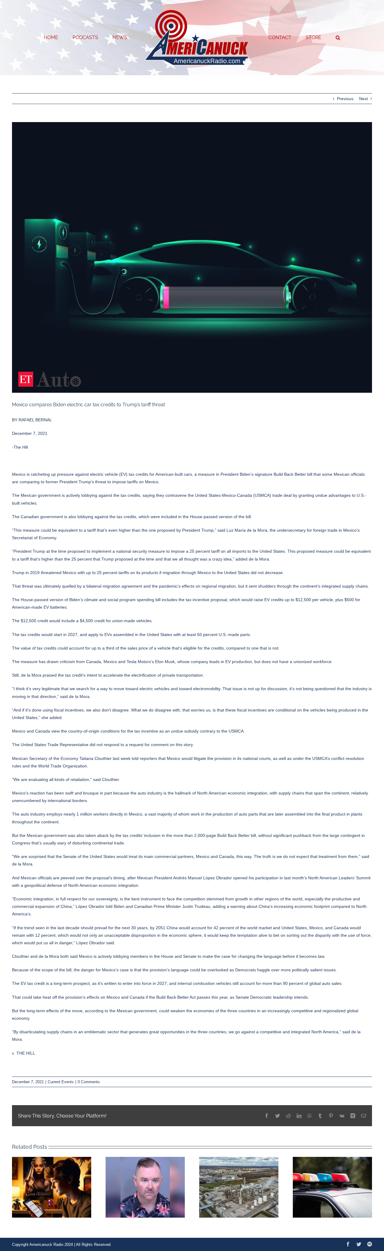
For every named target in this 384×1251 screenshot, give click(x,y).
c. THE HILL (23, 1053)
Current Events (61, 1082)
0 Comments (89, 1082)
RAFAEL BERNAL (35, 419)
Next (363, 98)
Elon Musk (165, 661)
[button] (313, 37)
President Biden (235, 474)
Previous (345, 98)
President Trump (75, 481)
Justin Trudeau (196, 906)
